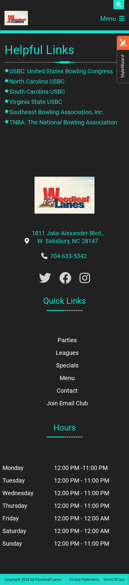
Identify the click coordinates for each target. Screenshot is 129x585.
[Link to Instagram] (85, 278)
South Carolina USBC (37, 91)
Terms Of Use (113, 579)
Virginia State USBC (35, 101)
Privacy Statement (84, 579)
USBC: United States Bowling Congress (61, 71)
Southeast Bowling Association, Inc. (56, 112)
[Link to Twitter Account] (45, 278)
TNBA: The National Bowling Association (63, 122)
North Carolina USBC (36, 81)
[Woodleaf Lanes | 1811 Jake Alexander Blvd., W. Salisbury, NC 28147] (16, 18)
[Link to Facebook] (65, 278)
